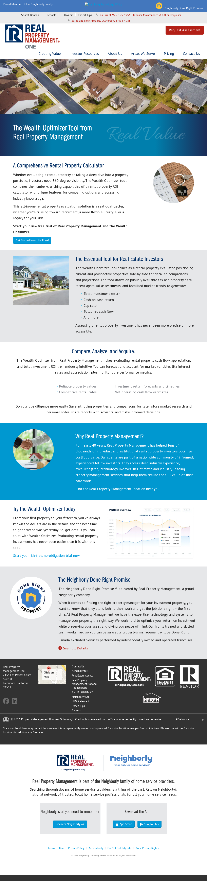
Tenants (51, 15)
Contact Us (191, 53)
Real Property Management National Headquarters (84, 684)
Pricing (169, 53)
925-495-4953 (121, 20)
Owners (68, 15)
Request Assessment (185, 30)
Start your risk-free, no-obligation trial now (46, 555)
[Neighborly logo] (103, 4)
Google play (151, 824)
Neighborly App (81, 697)
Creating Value (49, 53)
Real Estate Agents (82, 675)
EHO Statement (80, 701)
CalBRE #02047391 (83, 692)
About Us (115, 53)
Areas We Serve (143, 53)
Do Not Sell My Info (120, 848)
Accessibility (96, 848)
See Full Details (75, 648)
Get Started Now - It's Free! (32, 240)
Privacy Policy (76, 848)
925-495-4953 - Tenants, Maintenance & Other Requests (146, 15)
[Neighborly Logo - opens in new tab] (143, 760)
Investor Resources (84, 53)
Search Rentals (30, 15)
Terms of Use (56, 848)
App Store (125, 824)
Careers (76, 710)
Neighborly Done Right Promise (184, 8)
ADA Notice (182, 719)
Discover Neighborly (68, 824)
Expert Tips (85, 15)
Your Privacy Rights (147, 848)
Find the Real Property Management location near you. (117, 488)
